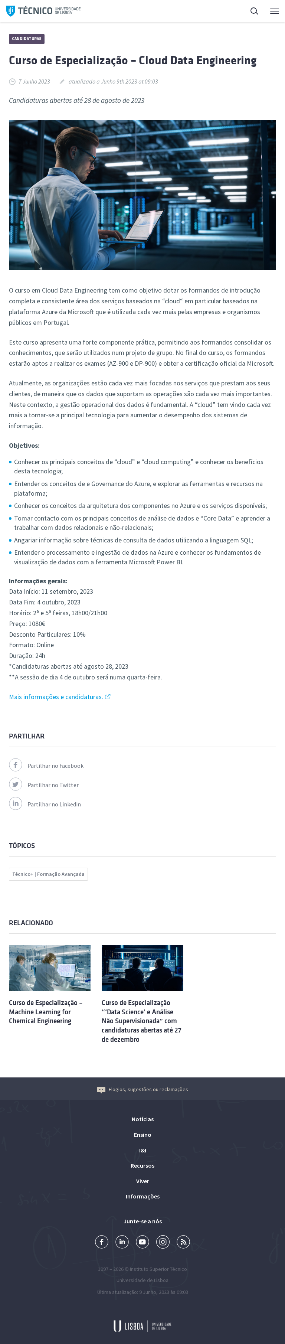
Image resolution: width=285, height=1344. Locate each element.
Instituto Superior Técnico (158, 1269)
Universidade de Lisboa (142, 1280)
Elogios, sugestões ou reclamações (148, 1089)
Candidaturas (27, 38)
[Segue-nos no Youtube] (142, 1242)
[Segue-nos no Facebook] (101, 1242)
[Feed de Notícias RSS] (183, 1242)
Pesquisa (250, 11)
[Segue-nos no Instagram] (163, 1242)
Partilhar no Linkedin (54, 804)
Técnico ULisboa (43, 11)
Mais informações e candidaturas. (56, 696)
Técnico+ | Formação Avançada (48, 874)
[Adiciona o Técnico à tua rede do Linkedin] (122, 1242)
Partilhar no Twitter (53, 785)
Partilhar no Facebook (55, 765)
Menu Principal (270, 11)
